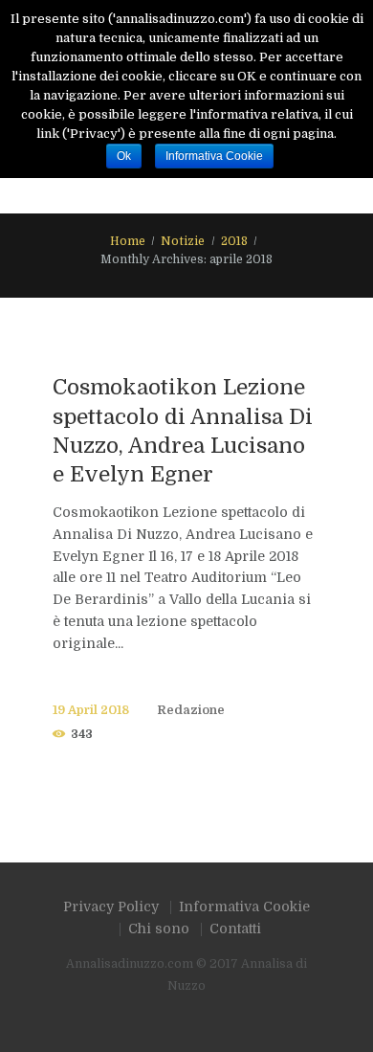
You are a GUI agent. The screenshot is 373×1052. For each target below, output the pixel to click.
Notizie (183, 241)
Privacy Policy (111, 906)
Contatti (235, 928)
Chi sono (158, 928)
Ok (124, 156)
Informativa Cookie (244, 906)
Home (127, 241)
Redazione (191, 710)
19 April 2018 (91, 710)
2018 (234, 241)
